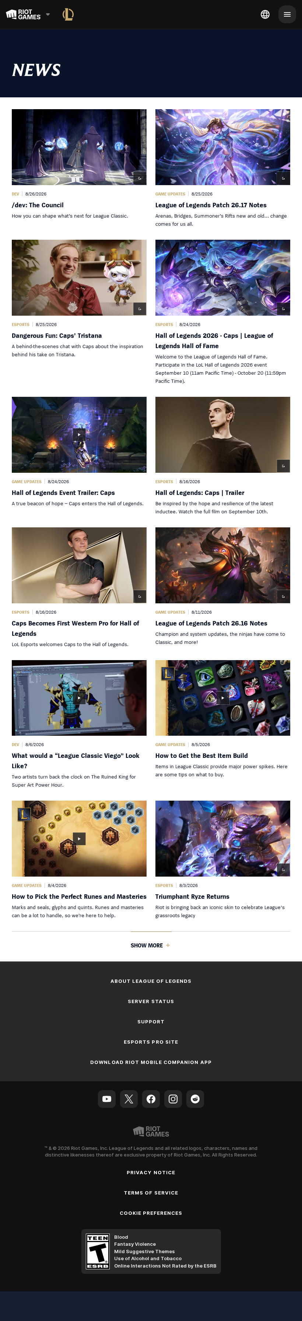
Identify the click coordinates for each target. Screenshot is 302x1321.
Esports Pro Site (151, 1042)
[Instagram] (173, 1099)
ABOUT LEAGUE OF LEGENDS (151, 981)
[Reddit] (195, 1099)
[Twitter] (128, 1099)
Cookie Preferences (151, 1213)
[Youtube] (106, 1099)
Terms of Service (151, 1193)
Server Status (151, 1001)
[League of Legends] (68, 14)
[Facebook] (151, 1099)
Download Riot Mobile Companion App (150, 1062)
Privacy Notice (151, 1172)
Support (151, 1021)
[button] (79, 168)
